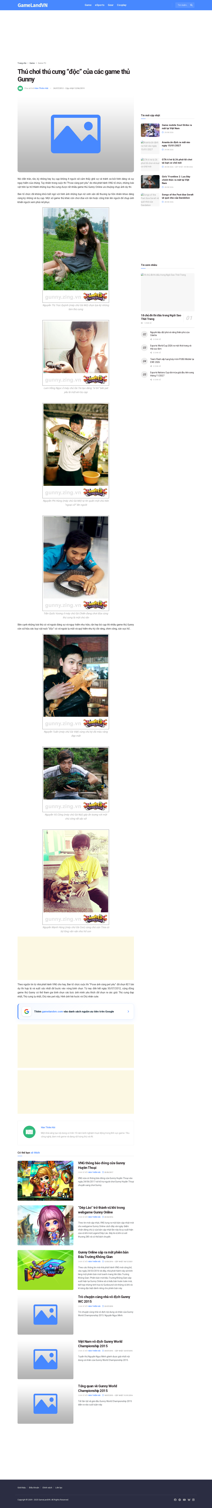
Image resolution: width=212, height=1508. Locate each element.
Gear (111, 5)
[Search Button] (191, 5)
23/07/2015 (108, 1306)
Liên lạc (58, 1487)
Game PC (42, 63)
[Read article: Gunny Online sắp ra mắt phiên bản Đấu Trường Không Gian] (45, 1270)
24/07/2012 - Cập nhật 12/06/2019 (68, 88)
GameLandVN (33, 5)
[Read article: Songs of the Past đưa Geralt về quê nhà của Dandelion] (150, 199)
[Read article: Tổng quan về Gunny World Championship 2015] (45, 1404)
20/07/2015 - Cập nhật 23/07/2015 (118, 1351)
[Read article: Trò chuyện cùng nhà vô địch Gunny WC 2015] (45, 1314)
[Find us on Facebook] (175, 1500)
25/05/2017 (108, 1172)
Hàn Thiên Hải (41, 88)
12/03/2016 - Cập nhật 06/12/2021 (118, 1262)
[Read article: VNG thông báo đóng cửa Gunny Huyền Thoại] (45, 1181)
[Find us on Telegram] (179, 1500)
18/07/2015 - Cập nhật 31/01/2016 (118, 1395)
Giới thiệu (22, 1487)
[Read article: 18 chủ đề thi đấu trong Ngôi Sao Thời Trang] (167, 292)
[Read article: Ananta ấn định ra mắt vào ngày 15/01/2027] (150, 147)
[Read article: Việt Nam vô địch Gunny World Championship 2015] (45, 1359)
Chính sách (47, 1487)
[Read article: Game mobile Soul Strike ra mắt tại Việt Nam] (150, 130)
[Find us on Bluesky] (189, 1500)
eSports (99, 5)
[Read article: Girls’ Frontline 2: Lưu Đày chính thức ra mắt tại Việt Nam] (150, 181)
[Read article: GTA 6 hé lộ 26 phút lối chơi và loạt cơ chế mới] (150, 164)
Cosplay (121, 5)
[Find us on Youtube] (184, 1500)
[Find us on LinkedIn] (193, 1500)
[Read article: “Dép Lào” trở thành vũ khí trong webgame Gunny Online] (45, 1225)
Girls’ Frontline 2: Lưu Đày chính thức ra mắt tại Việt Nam (176, 180)
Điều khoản (34, 1487)
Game (88, 5)
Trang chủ (22, 63)
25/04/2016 (108, 1217)
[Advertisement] (106, 36)
